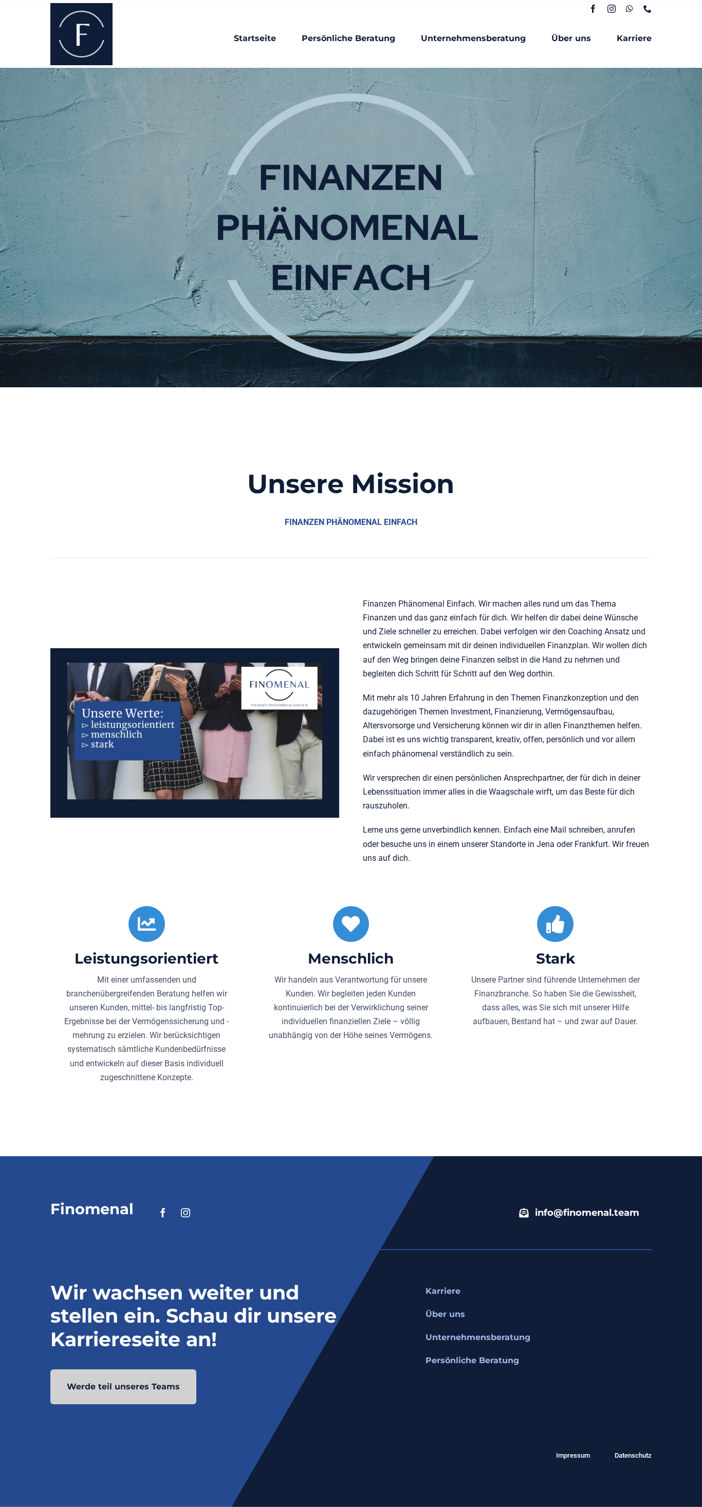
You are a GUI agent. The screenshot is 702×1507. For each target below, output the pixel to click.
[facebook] (593, 9)
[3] (81, 7)
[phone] (647, 9)
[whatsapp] (629, 9)
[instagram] (611, 9)
